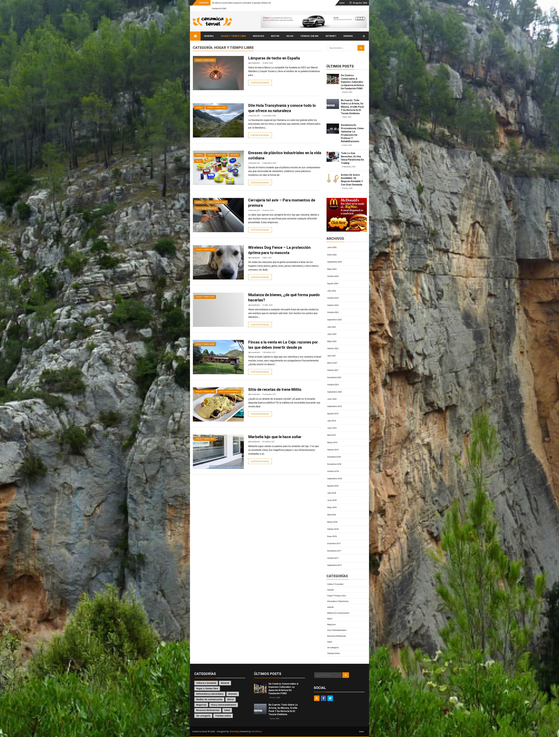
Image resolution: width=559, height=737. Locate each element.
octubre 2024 (333, 270)
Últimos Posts (340, 61)
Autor (342, 2)
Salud (289, 30)
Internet (331, 30)
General (209, 30)
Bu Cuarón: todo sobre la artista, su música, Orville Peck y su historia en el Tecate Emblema (352, 101)
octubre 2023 (333, 292)
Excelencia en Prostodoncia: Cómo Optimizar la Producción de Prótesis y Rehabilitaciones (352, 127)
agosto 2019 (332, 408)
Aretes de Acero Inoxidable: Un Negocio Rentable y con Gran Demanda (352, 174)
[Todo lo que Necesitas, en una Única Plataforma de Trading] (333, 151)
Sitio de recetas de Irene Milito (274, 384)
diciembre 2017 (333, 538)
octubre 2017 (333, 552)
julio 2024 (331, 285)
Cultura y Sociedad (335, 578)
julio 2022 (331, 321)
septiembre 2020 (334, 386)
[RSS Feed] (317, 692)
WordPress (257, 725)
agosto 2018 (332, 480)
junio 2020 (332, 393)
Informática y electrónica (338, 596)
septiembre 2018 (334, 473)
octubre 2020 (333, 379)
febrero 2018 (332, 523)
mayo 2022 (332, 336)
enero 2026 (332, 249)
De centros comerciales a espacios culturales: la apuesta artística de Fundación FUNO (352, 76)
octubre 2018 (333, 465)
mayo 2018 (332, 502)
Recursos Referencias (336, 630)
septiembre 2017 (334, 559)
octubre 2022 (333, 307)
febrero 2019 (332, 444)
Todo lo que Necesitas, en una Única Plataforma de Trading (352, 152)
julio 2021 (331, 350)
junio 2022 (332, 328)
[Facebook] (323, 692)
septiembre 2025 (334, 256)
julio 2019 (331, 415)
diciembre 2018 (333, 451)
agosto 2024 (332, 278)
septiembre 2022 (334, 314)
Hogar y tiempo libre (233, 30)
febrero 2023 (332, 299)
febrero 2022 (332, 343)
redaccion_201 (254, 110)
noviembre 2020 (334, 372)
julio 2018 (331, 487)
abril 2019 (331, 429)
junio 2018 (332, 494)
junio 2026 (332, 242)
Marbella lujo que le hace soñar (274, 431)
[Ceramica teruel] (195, 30)
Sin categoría (333, 642)
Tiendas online (309, 30)
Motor (275, 30)
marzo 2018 (332, 516)
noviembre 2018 (334, 458)
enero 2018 (332, 531)
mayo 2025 (332, 263)
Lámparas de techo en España (274, 52)
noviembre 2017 (334, 545)
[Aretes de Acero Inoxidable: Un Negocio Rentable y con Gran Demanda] (333, 173)
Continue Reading (260, 77)
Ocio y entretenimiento (206, 203)
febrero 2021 (332, 364)
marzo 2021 (332, 357)
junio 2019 (332, 422)
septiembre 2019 (334, 401)
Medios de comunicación (338, 607)
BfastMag (234, 725)
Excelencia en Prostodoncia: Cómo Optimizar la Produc (235, 3)
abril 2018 (331, 509)
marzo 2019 (332, 437)
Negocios (258, 30)
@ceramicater (254, 57)
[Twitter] (330, 692)
